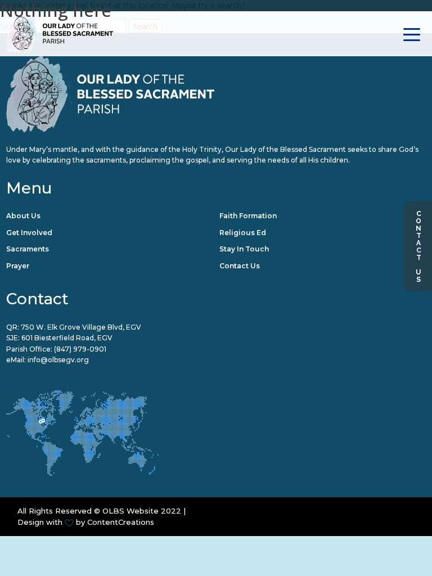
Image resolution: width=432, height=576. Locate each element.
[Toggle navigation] (412, 33)
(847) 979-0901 (80, 349)
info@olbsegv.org (58, 360)
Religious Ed (242, 232)
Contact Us (418, 246)
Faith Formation (248, 216)
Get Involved (29, 232)
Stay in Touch (244, 249)
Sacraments (27, 249)
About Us (23, 216)
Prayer (17, 266)
